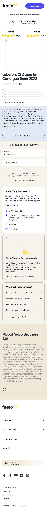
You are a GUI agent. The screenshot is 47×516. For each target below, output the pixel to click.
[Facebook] (4, 476)
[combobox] (23, 153)
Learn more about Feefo (16, 317)
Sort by (6, 151)
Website (12, 224)
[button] (23, 153)
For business (33, 6)
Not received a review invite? (23, 180)
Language (13, 462)
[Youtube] (16, 476)
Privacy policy (7, 491)
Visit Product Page (21, 135)
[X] (10, 476)
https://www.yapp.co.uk (29, 23)
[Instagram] (27, 476)
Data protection (7, 495)
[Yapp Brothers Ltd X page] (4, 390)
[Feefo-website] (10, 6)
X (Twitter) (13, 229)
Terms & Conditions (9, 487)
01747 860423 (15, 211)
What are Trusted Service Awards (20, 276)
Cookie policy (6, 498)
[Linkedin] (22, 476)
